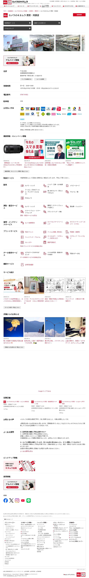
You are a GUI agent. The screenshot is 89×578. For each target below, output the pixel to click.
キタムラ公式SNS (25, 542)
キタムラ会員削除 (74, 535)
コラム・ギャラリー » (58, 522)
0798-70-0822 (24, 94)
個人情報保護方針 (8, 571)
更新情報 (39, 551)
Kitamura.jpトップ (9, 519)
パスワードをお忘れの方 (75, 537)
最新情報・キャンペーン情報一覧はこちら (16, 171)
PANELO (7, 563)
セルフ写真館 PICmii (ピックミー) (28, 544)
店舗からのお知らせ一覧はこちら (14, 347)
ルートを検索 (40, 79)
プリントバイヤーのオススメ (43, 537)
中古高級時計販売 (42, 529)
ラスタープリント (10, 528)
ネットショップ (40, 524)
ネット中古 (40, 528)
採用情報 (57, 1)
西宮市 (37, 11)
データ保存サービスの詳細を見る (30, 257)
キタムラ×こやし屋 (25, 549)
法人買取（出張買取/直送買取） (45, 535)
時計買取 (40, 531)
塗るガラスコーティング (26, 528)
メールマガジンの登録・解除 (27, 538)
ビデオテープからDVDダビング (13, 544)
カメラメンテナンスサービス (27, 526)
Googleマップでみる (44, 391)
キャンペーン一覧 (41, 542)
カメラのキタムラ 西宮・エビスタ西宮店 (18, 401)
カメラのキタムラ (73, 524)
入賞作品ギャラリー (57, 546)
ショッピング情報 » (42, 522)
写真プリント (8, 524)
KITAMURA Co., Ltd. (12, 575)
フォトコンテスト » (58, 543)
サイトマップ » (73, 539)
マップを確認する (26, 79)
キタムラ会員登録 (74, 532)
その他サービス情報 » (26, 522)
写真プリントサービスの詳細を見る (31, 246)
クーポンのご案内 (25, 540)
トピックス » (40, 544)
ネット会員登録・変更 (73, 1)
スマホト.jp (23, 529)
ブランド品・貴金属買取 (43, 533)
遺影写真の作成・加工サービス (12, 553)
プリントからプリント (11, 551)
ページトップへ (81, 569)
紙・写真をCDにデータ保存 (12, 549)
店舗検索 (10, 11)
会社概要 (52, 1)
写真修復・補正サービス (11, 554)
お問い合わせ (64, 1)
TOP (4, 11)
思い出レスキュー (9, 542)
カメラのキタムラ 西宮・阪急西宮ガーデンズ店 (45, 402)
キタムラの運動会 (57, 534)
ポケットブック (9, 535)
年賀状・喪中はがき (10, 540)
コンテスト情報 (56, 545)
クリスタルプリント (10, 526)
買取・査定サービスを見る (28, 215)
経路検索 (79, 14)
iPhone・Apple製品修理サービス (28, 524)
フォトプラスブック (10, 533)
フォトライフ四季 (57, 537)
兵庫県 (31, 11)
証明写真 (7, 562)
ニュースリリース (18, 571)
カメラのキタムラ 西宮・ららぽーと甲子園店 (73, 402)
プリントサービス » (10, 522)
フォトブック (8, 531)
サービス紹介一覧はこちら (12, 307)
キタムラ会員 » (73, 530)
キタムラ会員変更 (74, 533)
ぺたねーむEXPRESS (9, 558)
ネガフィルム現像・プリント (12, 529)
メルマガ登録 (82, 1)
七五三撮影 (24, 533)
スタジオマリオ (25, 531)
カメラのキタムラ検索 (21, 11)
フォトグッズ (8, 560)
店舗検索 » (72, 522)
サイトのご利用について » (76, 541)
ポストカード (8, 539)
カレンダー (7, 556)
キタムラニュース (41, 539)
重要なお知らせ (40, 546)
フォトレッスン (56, 536)
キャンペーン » (41, 541)
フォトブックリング (10, 537)
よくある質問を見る (26, 451)
